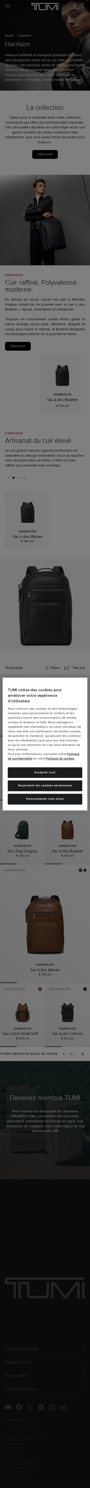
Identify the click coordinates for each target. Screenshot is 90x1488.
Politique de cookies (60, 758)
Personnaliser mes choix (45, 799)
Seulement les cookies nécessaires (45, 785)
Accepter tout (45, 772)
